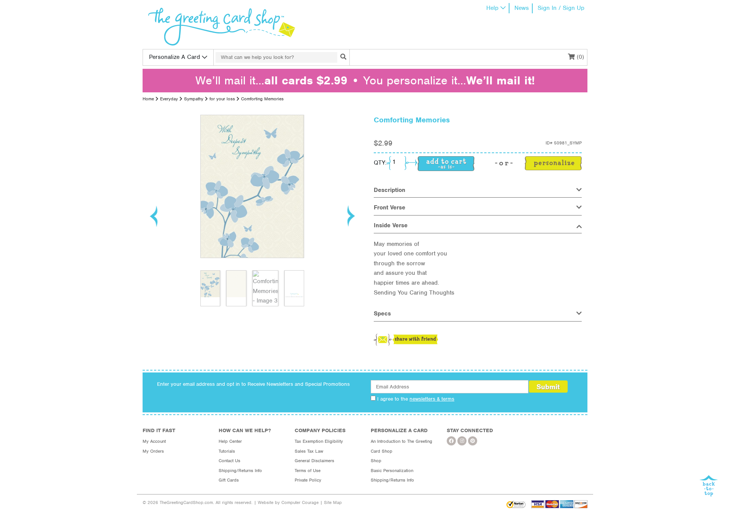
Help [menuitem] (492, 8)
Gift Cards (229, 480)
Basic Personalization (392, 470)
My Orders (153, 451)
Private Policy (308, 480)
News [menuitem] (521, 8)
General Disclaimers (314, 461)
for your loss (222, 99)
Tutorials (227, 451)
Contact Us (229, 461)
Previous (154, 215)
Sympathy (193, 99)
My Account (154, 441)
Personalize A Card (174, 57)
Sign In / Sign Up (561, 8)
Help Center (230, 441)
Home (148, 99)
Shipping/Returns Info (240, 470)
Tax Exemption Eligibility (319, 441)
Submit (548, 386)
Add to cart (445, 163)
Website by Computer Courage (288, 502)
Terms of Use (308, 470)
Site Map (333, 502)
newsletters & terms (431, 399)
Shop (376, 461)
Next (350, 215)
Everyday (169, 99)
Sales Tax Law (309, 451)
